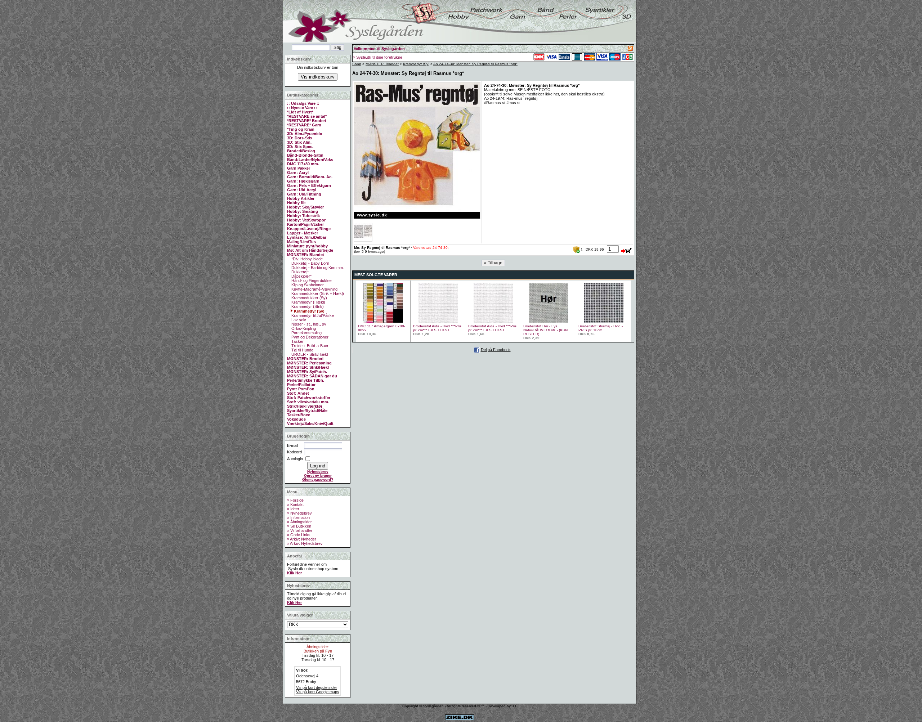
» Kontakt (295, 504)
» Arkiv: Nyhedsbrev (305, 543)
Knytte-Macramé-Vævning (313, 289)
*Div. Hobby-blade (306, 259)
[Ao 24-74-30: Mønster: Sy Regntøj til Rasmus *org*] (417, 217)
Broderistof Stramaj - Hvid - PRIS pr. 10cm (600, 328)
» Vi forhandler (299, 530)
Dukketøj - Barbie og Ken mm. (317, 267)
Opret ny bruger (318, 475)
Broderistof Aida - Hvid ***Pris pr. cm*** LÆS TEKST (437, 328)
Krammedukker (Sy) (308, 298)
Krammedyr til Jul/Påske (312, 315)
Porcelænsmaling (306, 333)
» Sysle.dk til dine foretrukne (377, 57)
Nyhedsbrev (317, 472)
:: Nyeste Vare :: (302, 108)
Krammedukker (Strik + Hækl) (317, 293)
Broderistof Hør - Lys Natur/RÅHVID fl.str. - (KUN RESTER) (545, 330)
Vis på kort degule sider (316, 687)
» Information (298, 517)
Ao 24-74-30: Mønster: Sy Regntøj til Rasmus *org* (475, 64)
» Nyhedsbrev (299, 513)
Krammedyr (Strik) (307, 306)
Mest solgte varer (375, 275)
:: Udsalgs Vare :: (303, 103)
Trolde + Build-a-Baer (309, 346)
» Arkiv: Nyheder (301, 539)
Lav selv (298, 320)
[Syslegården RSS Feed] (630, 49)
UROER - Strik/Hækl (309, 354)
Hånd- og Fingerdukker (311, 280)
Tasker (297, 341)
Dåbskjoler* (301, 276)
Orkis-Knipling (303, 328)
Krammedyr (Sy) (309, 311)
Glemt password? (317, 479)
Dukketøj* (299, 272)
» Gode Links (298, 535)
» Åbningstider (299, 522)
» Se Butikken (299, 526)
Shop (356, 64)
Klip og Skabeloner (307, 285)
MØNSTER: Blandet (382, 64)
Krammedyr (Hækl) (307, 302)
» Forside (295, 500)
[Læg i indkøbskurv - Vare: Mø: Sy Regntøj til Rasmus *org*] (626, 249)
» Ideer (293, 509)
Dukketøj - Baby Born (309, 263)
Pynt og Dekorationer (309, 337)
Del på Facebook (496, 349)
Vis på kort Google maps (317, 692)
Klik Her (294, 573)
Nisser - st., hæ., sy (308, 324)
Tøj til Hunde (301, 350)
